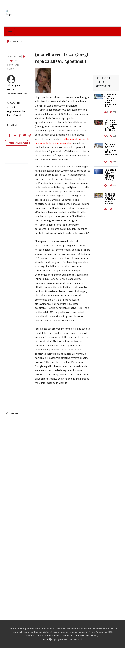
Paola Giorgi (14, 115)
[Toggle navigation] (10, 31)
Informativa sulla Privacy (86, 635)
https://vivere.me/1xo (19, 143)
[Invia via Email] (23, 136)
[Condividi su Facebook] (8, 136)
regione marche (16, 111)
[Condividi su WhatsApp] (18, 136)
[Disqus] (62, 457)
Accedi (46, 639)
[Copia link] (28, 136)
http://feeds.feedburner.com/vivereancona (52, 635)
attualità (12, 107)
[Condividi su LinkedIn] (13, 136)
